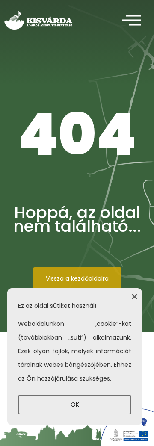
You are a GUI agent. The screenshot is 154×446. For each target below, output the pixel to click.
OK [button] (75, 404)
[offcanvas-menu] (131, 21)
